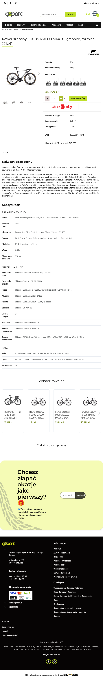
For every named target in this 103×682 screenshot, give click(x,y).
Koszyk (5, 631)
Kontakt (57, 616)
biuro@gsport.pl (15, 603)
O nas (56, 600)
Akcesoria (57, 25)
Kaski (81, 25)
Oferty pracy (59, 604)
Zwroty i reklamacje (62, 553)
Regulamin (58, 557)
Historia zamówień (10, 635)
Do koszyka (76, 98)
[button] (60, 543)
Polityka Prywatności (62, 561)
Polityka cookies (60, 565)
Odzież (69, 25)
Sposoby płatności (61, 569)
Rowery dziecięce (38, 25)
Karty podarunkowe (62, 573)
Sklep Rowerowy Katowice (65, 592)
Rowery (21, 25)
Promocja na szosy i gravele (65, 577)
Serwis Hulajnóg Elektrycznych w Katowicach (73, 596)
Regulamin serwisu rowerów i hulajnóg (70, 612)
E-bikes (9, 25)
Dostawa (57, 549)
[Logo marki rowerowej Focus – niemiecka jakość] (93, 52)
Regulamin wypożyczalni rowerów (68, 608)
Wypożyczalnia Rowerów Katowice (68, 588)
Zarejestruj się (8, 627)
